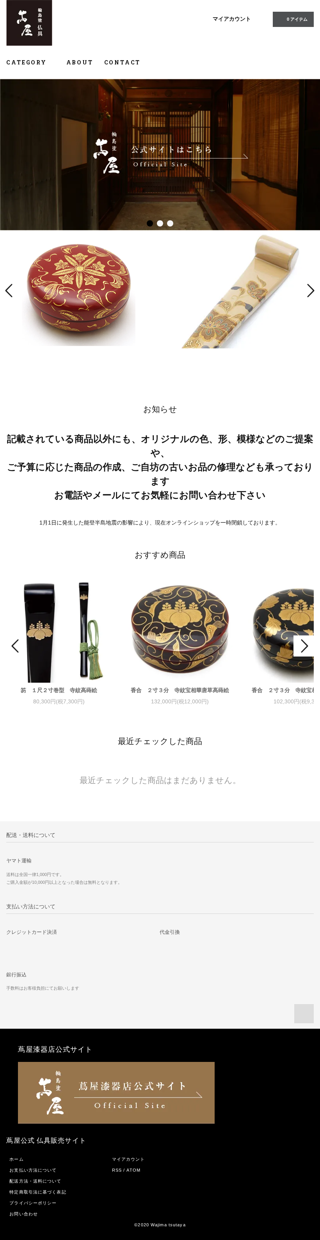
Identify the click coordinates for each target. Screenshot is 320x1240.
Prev (10, 290)
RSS (117, 1170)
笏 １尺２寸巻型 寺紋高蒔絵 (59, 690)
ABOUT (79, 62)
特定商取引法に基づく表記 (37, 1192)
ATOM (133, 1170)
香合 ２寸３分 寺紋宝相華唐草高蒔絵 (180, 690)
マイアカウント (232, 19)
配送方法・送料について (35, 1181)
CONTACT (122, 62)
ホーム (16, 1159)
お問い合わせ (23, 1213)
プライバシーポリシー (33, 1203)
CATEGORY (27, 62)
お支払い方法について (33, 1170)
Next (310, 290)
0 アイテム (297, 19)
